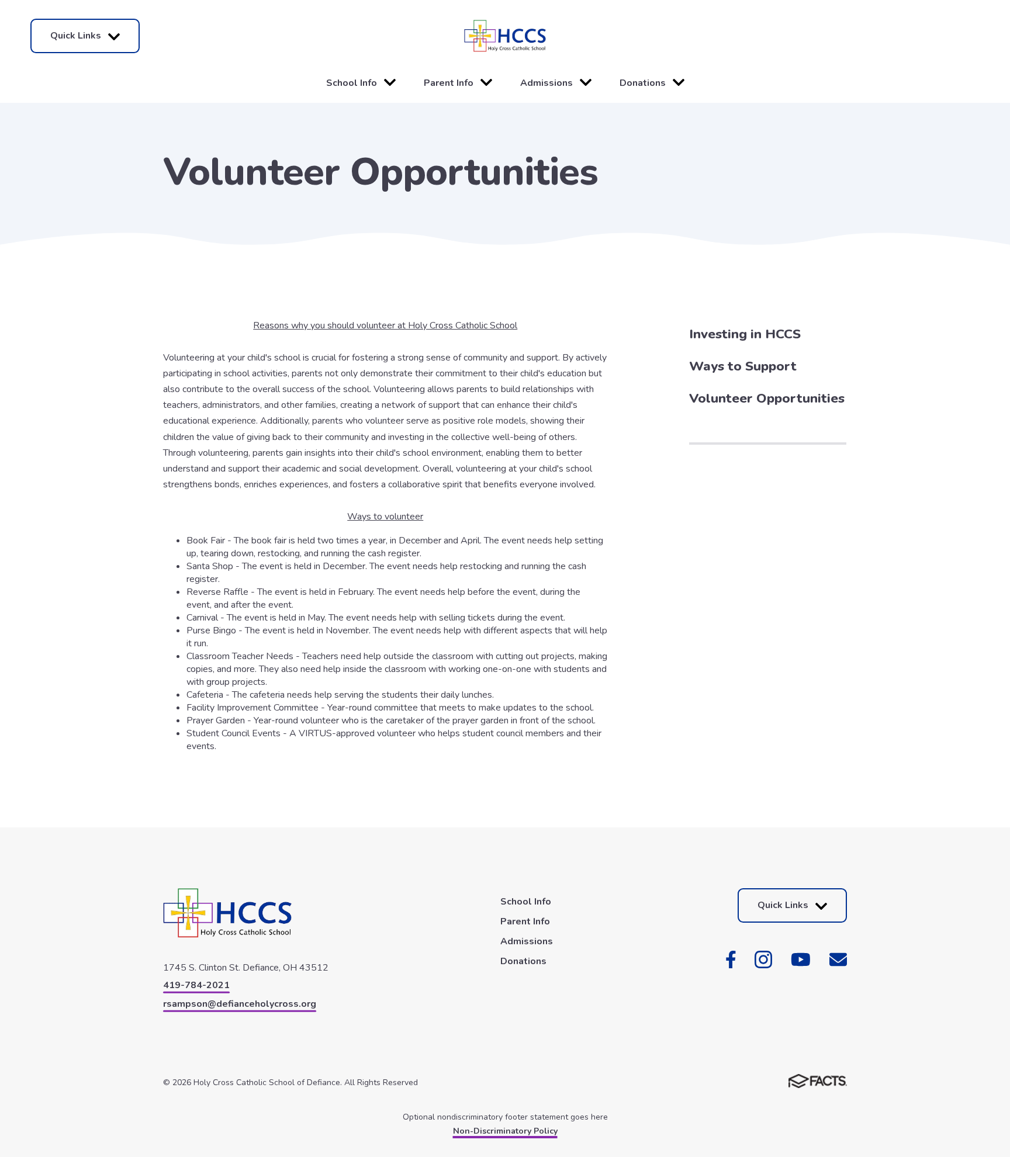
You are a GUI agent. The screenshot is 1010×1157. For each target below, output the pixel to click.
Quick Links (75, 35)
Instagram (763, 959)
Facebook (730, 959)
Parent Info (448, 83)
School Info (351, 83)
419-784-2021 (196, 985)
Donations (643, 83)
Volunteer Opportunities (767, 398)
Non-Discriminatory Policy (505, 1131)
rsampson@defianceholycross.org (239, 1003)
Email (838, 959)
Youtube (801, 959)
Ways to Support (743, 366)
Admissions (546, 83)
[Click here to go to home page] (505, 36)
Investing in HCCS (745, 334)
